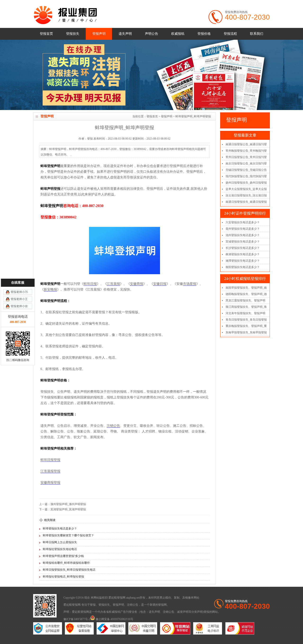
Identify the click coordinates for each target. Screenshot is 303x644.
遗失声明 (125, 33)
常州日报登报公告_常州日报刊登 (246, 157)
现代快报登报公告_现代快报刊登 (246, 176)
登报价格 (204, 33)
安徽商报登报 (50, 482)
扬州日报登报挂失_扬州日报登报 (246, 182)
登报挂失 (72, 33)
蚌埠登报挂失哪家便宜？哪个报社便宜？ (68, 535)
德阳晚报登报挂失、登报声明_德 (246, 294)
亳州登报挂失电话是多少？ (243, 228)
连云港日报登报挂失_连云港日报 (246, 195)
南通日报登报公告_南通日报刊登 (246, 144)
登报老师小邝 (19, 292)
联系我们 (256, 33)
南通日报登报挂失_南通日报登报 (246, 201)
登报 (93, 604)
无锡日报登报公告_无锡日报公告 (246, 170)
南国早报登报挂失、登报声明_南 (246, 287)
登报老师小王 (19, 299)
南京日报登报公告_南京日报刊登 (246, 163)
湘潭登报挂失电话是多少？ (243, 260)
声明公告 (151, 33)
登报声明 (99, 33)
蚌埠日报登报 (50, 460)
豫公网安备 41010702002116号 (114, 619)
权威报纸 (177, 33)
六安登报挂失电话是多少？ (243, 222)
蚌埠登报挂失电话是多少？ (60, 528)
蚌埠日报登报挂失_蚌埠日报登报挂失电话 (69, 569)
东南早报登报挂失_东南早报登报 (246, 332)
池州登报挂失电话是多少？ (243, 235)
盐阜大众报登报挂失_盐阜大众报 (246, 189)
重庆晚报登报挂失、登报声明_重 (246, 326)
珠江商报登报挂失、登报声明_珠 (246, 307)
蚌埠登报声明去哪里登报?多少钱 (63, 556)
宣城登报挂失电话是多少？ (243, 241)
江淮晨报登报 (50, 471)
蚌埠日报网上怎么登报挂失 (60, 542)
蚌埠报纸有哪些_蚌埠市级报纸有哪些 (66, 563)
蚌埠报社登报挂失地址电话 (60, 549)
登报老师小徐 (19, 306)
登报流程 (230, 33)
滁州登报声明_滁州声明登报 (68, 504)
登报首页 (46, 33)
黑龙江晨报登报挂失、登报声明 (245, 300)
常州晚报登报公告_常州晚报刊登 (246, 150)
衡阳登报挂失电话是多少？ (243, 267)
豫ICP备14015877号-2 (76, 619)
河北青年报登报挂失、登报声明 (245, 313)
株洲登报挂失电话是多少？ (243, 254)
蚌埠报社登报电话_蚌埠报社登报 (63, 576)
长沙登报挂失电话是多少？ (243, 248)
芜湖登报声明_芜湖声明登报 (68, 509)
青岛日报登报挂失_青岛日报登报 (246, 319)
